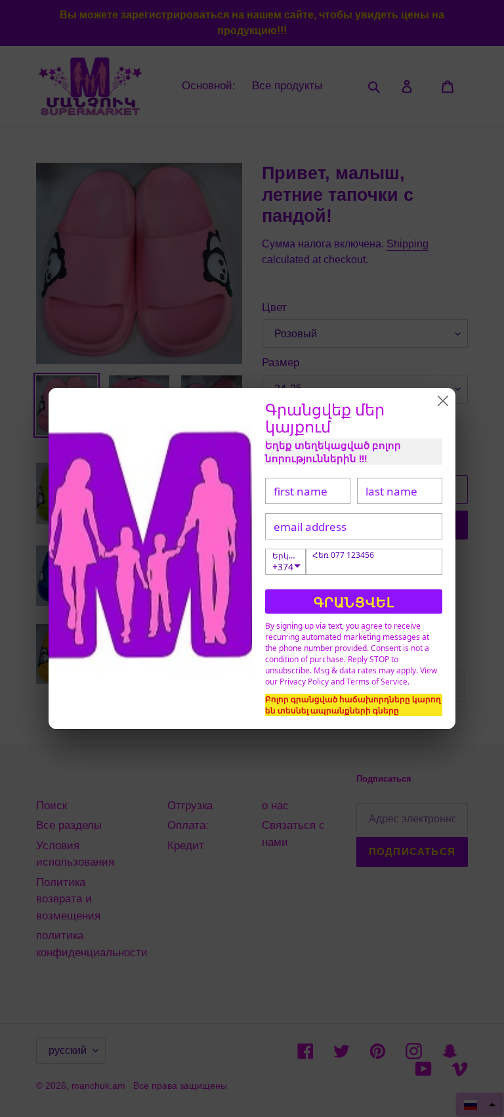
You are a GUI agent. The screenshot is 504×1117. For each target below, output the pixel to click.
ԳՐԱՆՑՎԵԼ (354, 602)
